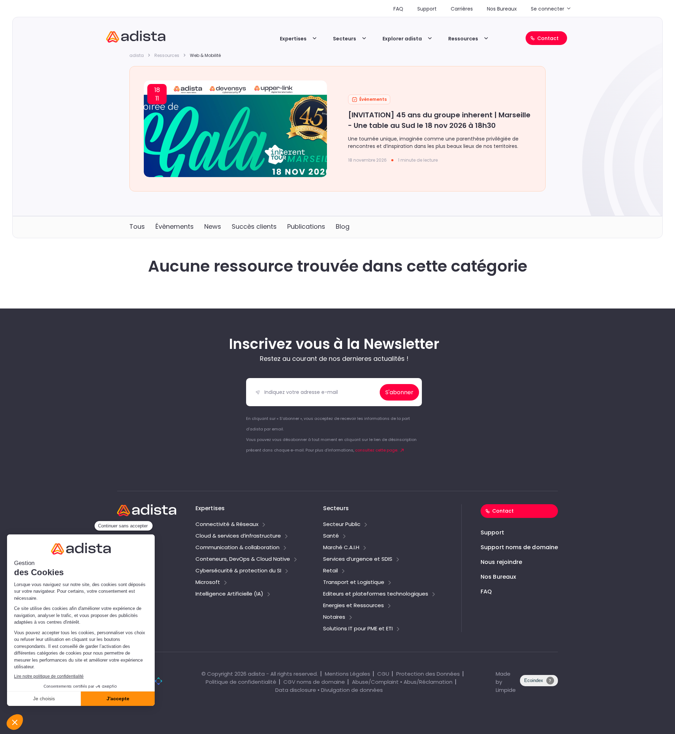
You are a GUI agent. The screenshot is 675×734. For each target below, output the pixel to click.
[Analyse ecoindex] (539, 684)
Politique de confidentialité (241, 682)
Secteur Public (341, 524)
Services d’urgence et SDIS (357, 559)
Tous (137, 226)
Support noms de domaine (519, 547)
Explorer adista (402, 38)
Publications (306, 226)
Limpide (506, 690)
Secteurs (344, 38)
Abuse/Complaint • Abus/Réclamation (402, 682)
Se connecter (547, 8)
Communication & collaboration (237, 548)
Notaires (334, 617)
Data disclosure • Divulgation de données (329, 690)
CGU (383, 673)
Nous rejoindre (501, 562)
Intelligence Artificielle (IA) (229, 594)
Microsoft (207, 582)
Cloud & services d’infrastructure (238, 536)
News (212, 226)
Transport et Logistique (353, 582)
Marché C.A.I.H (341, 548)
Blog (342, 226)
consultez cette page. (376, 450)
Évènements (174, 226)
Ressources (463, 38)
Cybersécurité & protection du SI (238, 571)
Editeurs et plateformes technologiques (375, 594)
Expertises (293, 38)
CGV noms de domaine (314, 682)
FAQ (398, 8)
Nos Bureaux (502, 8)
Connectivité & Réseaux (226, 524)
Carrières (462, 8)
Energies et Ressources (353, 606)
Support (427, 8)
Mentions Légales (347, 673)
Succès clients (254, 226)
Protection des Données (428, 673)
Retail (330, 571)
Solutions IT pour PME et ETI (358, 629)
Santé (331, 536)
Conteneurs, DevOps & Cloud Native (242, 559)
